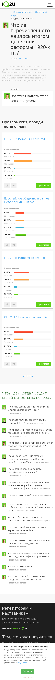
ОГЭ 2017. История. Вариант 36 (25, 317)
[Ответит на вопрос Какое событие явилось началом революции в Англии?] (40, 520)
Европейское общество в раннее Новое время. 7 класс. (26, 200)
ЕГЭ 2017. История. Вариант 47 (25, 139)
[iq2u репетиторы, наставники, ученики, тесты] (8, 4)
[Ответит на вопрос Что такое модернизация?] (18, 569)
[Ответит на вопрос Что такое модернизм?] (41, 495)
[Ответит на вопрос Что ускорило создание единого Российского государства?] (18, 475)
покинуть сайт (28, 677)
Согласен (27, 671)
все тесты (27, 376)
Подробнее (22, 663)
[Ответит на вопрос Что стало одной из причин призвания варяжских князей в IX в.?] (18, 533)
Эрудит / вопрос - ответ (23, 18)
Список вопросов (22, 12)
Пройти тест (43, 186)
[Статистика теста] (7, 185)
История (23, 58)
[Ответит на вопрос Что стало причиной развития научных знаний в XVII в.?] (35, 423)
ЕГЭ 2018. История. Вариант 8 (24, 257)
